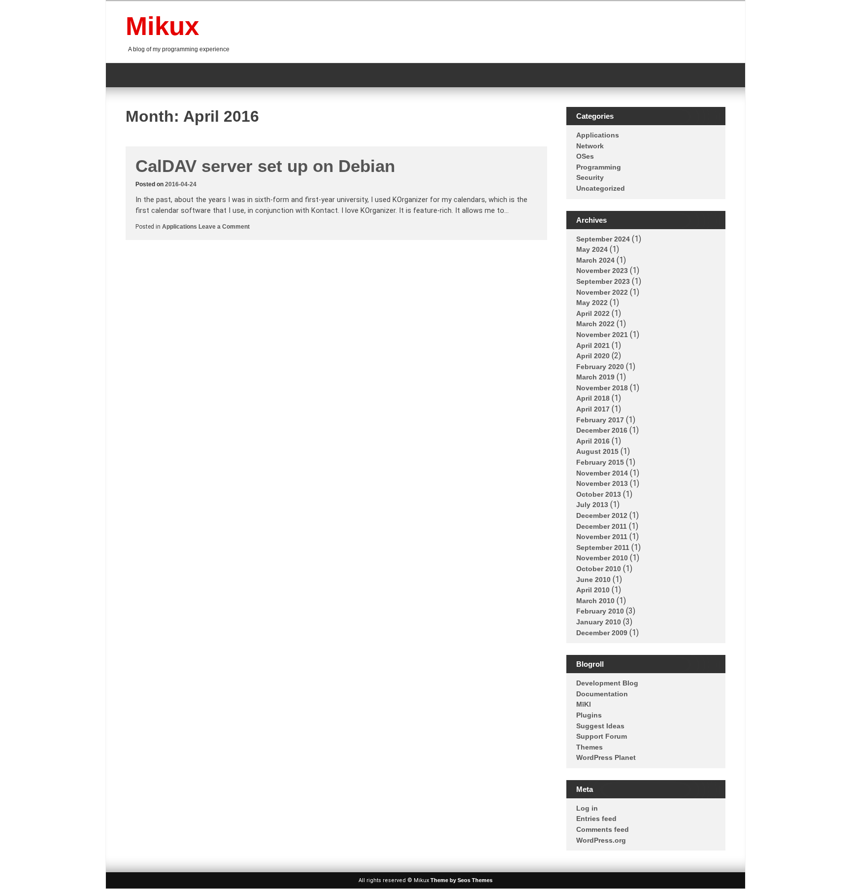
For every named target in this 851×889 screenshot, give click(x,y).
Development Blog (607, 683)
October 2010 (598, 569)
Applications (179, 226)
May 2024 (592, 249)
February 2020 (600, 367)
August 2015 (597, 451)
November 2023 (602, 270)
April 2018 (593, 398)
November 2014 (602, 473)
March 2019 (595, 377)
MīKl (583, 704)
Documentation (602, 694)
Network (590, 146)
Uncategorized (600, 188)
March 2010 (595, 601)
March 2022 (595, 324)
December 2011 (601, 526)
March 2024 (595, 260)
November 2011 (601, 537)
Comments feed (602, 829)
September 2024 (603, 239)
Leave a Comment (224, 226)
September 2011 (602, 547)
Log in (587, 808)
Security (590, 177)
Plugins (589, 715)
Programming (598, 167)
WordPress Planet (606, 757)
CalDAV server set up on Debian (265, 165)
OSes (585, 156)
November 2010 (602, 558)
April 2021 (593, 345)
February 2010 (600, 611)
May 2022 (592, 303)
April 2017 (593, 409)
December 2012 (601, 515)
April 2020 (593, 356)
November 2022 (602, 292)
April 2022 (593, 313)
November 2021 (602, 335)
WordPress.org (601, 840)
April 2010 (593, 590)
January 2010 (598, 622)
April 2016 (593, 441)
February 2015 (600, 462)
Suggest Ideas (600, 726)
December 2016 (601, 430)
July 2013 (592, 505)
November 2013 (602, 483)
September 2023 (603, 281)
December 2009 (601, 633)
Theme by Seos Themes (461, 880)
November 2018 (602, 388)
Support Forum (601, 736)
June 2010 (593, 579)
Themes (589, 747)
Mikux (162, 25)
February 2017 (600, 420)
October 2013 (598, 494)
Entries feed (596, 818)
